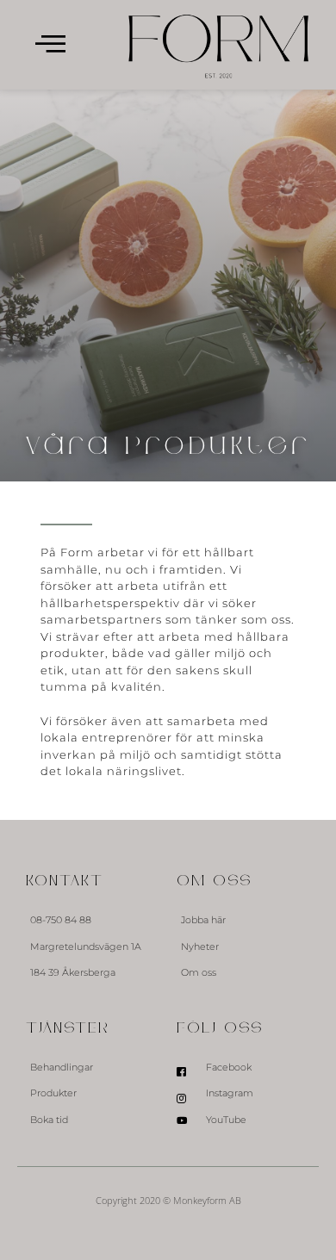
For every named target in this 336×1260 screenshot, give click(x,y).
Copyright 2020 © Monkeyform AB (168, 1200)
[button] (50, 45)
